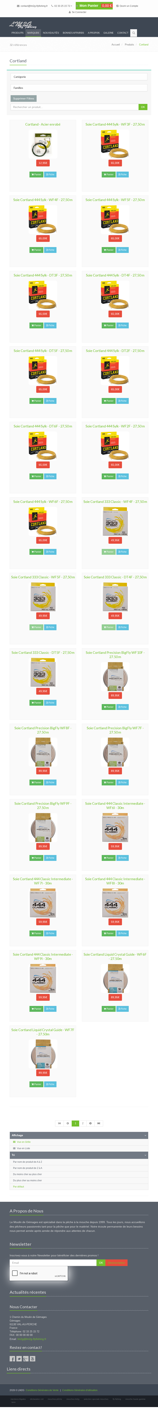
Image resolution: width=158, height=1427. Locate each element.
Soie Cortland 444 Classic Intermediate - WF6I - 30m (115, 805)
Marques (33, 33)
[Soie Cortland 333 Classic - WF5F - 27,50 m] (43, 596)
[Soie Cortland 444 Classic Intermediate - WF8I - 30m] (115, 903)
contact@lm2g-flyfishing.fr (34, 6)
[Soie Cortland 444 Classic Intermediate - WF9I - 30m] (43, 978)
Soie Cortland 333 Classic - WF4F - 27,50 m (115, 501)
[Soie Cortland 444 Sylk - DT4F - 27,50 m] (115, 295)
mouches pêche (55, 1399)
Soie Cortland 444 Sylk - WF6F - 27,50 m (42, 501)
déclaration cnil (36, 1399)
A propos (94, 33)
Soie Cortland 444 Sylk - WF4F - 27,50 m (42, 200)
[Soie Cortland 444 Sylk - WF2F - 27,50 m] (115, 446)
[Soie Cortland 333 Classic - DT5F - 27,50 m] (43, 672)
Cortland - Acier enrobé (43, 124)
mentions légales (18, 1399)
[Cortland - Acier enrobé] (43, 144)
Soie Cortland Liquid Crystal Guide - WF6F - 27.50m (115, 956)
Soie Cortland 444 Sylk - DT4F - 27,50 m (115, 275)
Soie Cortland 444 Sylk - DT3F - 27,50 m (43, 275)
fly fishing (117, 1399)
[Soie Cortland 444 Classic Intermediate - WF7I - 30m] (43, 903)
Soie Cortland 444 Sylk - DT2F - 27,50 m (115, 350)
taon (14, 1402)
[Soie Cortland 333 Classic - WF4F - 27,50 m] (115, 521)
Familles (18, 87)
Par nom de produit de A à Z (27, 1162)
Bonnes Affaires (73, 33)
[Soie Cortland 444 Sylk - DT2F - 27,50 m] (115, 370)
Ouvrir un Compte (128, 6)
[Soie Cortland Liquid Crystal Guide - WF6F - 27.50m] (115, 978)
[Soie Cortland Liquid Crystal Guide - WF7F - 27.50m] (43, 1053)
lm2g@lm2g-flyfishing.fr (32, 1339)
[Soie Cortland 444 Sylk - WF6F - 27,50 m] (43, 521)
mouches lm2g (72, 1399)
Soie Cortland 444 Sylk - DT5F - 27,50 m (43, 350)
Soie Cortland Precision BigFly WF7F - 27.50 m (115, 730)
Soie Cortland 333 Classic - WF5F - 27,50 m (43, 577)
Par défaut (18, 1186)
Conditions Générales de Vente (42, 1390)
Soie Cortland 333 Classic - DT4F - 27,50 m (115, 577)
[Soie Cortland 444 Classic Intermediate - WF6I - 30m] (115, 827)
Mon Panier (95, 6)
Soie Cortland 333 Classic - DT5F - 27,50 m (43, 652)
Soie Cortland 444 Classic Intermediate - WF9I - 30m (43, 956)
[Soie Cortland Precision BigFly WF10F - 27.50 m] (115, 676)
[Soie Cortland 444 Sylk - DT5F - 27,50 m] (43, 370)
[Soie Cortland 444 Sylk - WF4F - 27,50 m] (43, 219)
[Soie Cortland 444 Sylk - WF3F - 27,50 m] (115, 144)
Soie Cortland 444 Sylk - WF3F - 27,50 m (115, 124)
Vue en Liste (23, 1148)
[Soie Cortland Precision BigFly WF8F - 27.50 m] (43, 752)
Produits (18, 33)
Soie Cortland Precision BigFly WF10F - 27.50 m (115, 654)
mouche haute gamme (135, 1399)
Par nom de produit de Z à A (27, 1168)
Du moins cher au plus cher (27, 1174)
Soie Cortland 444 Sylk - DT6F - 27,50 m (43, 426)
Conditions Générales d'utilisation (79, 1390)
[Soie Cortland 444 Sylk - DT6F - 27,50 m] (43, 446)
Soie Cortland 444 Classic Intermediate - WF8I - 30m (115, 881)
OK (143, 107)
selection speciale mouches (96, 1399)
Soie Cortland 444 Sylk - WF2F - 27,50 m (115, 426)
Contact (122, 33)
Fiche (51, 174)
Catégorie (20, 76)
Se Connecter (78, 12)
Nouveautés (51, 33)
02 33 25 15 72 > (63, 6)
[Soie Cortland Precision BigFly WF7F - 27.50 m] (115, 752)
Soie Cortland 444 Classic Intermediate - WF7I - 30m (43, 881)
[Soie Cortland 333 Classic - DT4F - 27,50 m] (115, 596)
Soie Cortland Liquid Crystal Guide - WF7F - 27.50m (42, 1032)
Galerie (108, 33)
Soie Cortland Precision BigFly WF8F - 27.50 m (42, 730)
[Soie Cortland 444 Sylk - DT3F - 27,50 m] (43, 295)
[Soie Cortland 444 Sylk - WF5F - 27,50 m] (115, 219)
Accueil (116, 44)
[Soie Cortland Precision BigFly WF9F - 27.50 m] (43, 827)
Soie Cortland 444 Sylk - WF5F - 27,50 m (115, 200)
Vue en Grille (23, 1142)
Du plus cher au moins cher (27, 1180)
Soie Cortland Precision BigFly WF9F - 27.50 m (42, 805)
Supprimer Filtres (23, 98)
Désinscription (116, 1262)
